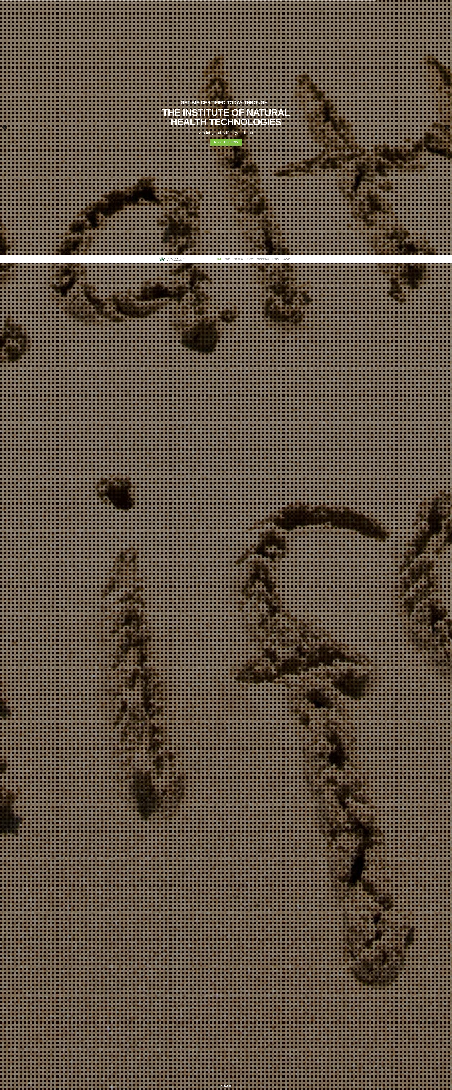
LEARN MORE (226, 554)
